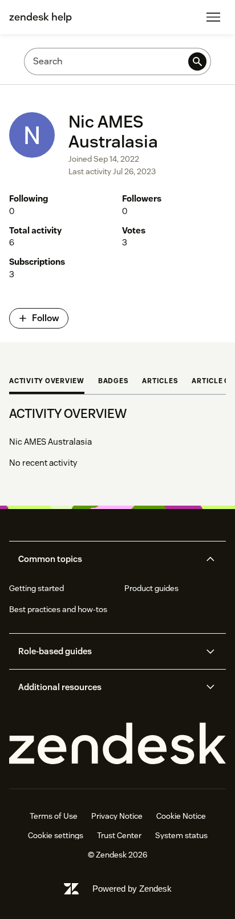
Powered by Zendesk (132, 888)
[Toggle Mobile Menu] (213, 17)
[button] (107, 559)
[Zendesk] (117, 744)
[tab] (46, 382)
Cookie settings (55, 835)
